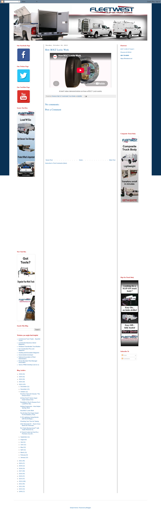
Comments (126, 359)
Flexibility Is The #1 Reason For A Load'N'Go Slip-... (30, 403)
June (22, 444)
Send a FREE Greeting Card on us (29, 365)
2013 (20, 481)
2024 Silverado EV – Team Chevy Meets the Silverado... (30, 424)
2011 (20, 486)
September (23, 437)
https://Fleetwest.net (126, 58)
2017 (20, 471)
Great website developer (26, 355)
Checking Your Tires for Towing (29, 421)
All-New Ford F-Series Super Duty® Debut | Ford (28, 398)
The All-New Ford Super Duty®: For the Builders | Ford (29, 413)
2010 (20, 489)
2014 (20, 478)
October (23, 392)
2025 (20, 376)
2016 (20, 473)
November (23, 389)
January (23, 457)
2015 (20, 476)
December (23, 386)
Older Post (112, 160)
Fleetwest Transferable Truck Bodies (29, 346)
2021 (20, 461)
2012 (20, 484)
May (21, 447)
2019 (20, 466)
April (22, 450)
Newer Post (49, 160)
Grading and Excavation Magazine (29, 352)
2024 (20, 379)
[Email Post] (85, 96)
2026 (20, 374)
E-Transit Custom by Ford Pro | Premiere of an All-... (29, 432)
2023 (20, 382)
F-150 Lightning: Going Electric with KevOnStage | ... (29, 418)
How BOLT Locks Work (27, 410)
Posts (125, 355)
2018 (20, 468)
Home (81, 160)
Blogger (88, 508)
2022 (20, 384)
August (22, 439)
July (21, 442)
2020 (20, 463)
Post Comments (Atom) (60, 163)
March (22, 452)
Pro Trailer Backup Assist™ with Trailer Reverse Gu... (29, 428)
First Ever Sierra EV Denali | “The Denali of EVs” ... (30, 394)
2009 (20, 491)
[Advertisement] (63, 183)
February (23, 455)
